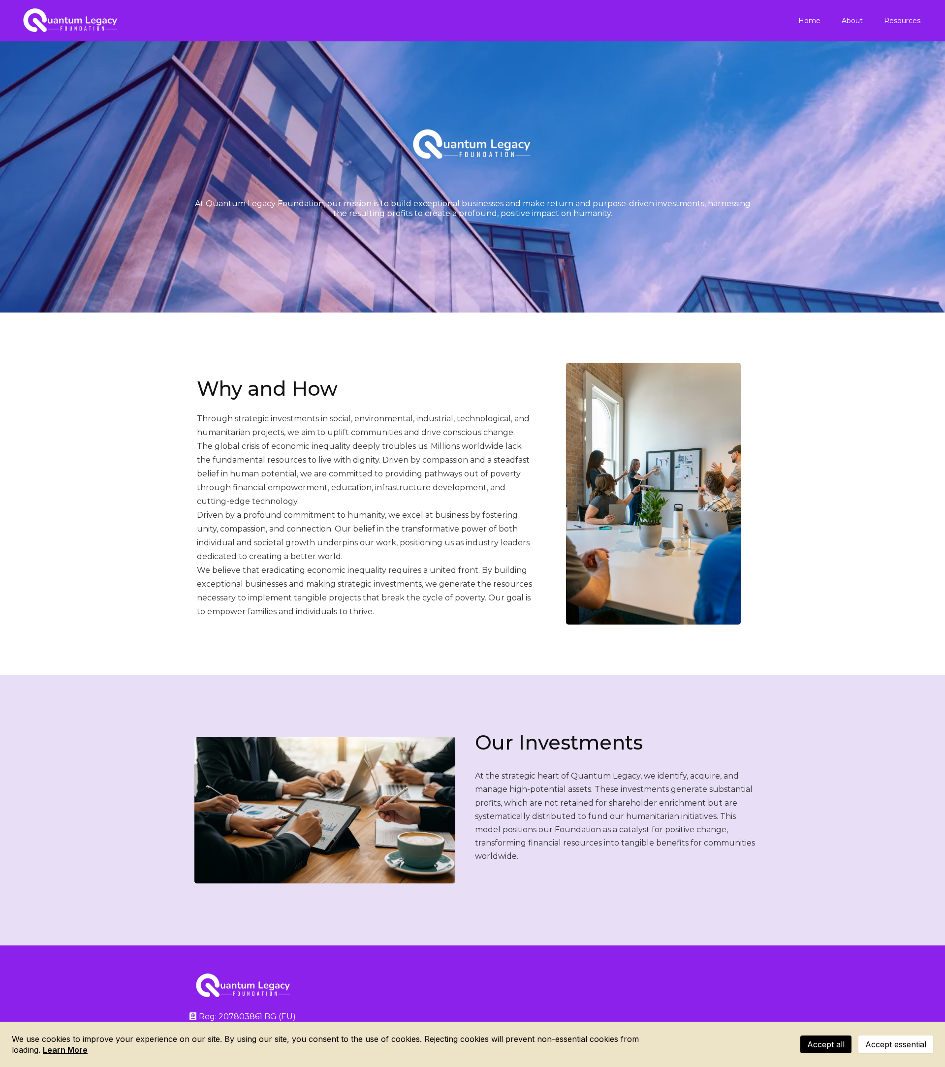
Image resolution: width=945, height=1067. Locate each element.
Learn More (65, 1050)
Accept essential (895, 1044)
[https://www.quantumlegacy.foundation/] (71, 20)
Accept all (826, 1044)
